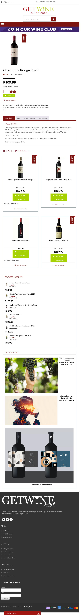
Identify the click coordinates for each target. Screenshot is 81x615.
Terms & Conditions (9, 558)
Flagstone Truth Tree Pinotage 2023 (58, 180)
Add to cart (10, 95)
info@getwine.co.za (8, 2)
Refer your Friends (8, 549)
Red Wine (27, 107)
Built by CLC (28, 607)
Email (2, 593)
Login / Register (50, 2)
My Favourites (40, 2)
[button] (9, 100)
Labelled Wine (39, 105)
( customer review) (16, 74)
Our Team (6, 531)
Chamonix (23, 105)
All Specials (15, 105)
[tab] (9, 118)
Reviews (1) (43, 118)
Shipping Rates (7, 537)
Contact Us (6, 573)
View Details (21, 199)
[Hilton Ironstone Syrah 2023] (58, 228)
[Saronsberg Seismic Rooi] (20, 228)
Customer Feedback (9, 570)
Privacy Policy (7, 555)
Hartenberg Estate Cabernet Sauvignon (20, 180)
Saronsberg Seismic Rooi (20, 240)
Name (3, 587)
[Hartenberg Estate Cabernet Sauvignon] (20, 167)
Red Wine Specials (37, 107)
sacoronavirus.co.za (9, 576)
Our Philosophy (7, 534)
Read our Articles (8, 552)
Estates (30, 105)
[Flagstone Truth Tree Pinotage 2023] (58, 167)
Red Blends (19, 107)
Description (9, 118)
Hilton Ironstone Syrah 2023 (59, 240)
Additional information (26, 118)
